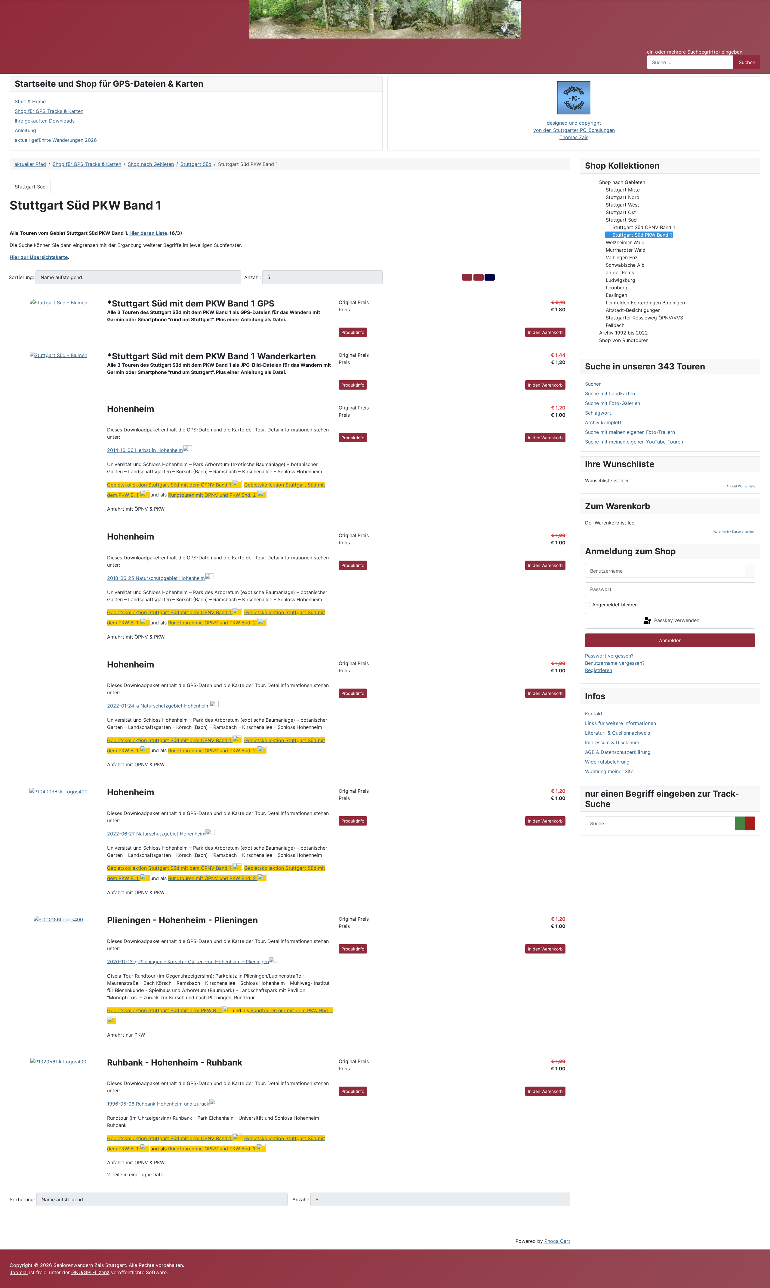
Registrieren (598, 670)
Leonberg (616, 288)
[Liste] (490, 277)
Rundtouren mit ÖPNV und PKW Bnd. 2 (212, 495)
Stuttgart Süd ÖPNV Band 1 (643, 227)
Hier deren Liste (148, 233)
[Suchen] (740, 823)
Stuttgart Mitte (623, 190)
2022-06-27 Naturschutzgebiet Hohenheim (156, 834)
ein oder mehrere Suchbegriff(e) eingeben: (695, 52)
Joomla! (19, 1272)
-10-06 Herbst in (145, 450)
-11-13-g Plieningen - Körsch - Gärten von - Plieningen (188, 961)
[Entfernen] (750, 823)
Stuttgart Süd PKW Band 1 (642, 235)
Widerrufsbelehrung (607, 762)
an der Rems (620, 272)
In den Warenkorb (545, 332)
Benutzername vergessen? (615, 663)
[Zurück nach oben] (762, 1280)
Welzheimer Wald (625, 242)
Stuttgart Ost (621, 212)
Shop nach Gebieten (622, 182)
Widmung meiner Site (609, 771)
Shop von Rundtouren (623, 340)
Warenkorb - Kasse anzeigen (734, 531)
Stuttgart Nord (622, 197)
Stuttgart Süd (30, 187)
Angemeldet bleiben (615, 605)
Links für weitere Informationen (620, 723)
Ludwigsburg (620, 280)
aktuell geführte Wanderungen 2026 (56, 140)
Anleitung (25, 130)
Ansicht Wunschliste (740, 486)
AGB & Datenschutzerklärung (618, 752)
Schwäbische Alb (625, 265)
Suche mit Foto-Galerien (612, 403)
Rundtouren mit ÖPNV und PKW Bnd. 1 (211, 1149)
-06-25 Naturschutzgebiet (156, 578)
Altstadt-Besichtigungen (633, 310)
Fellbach (615, 325)
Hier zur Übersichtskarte (39, 257)
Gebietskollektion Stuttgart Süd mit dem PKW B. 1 (164, 1010)
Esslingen (616, 295)
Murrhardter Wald (625, 250)
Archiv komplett (603, 422)
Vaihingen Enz (622, 257)
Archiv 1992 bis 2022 (623, 333)
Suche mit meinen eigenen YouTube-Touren (634, 442)
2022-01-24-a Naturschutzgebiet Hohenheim (158, 706)
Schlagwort (598, 413)
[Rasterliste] (478, 277)
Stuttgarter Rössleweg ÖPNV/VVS (644, 318)
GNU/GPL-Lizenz (90, 1272)
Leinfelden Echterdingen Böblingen (645, 303)
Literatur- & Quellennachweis (617, 733)
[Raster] (467, 277)
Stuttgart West (622, 205)
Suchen (747, 62)
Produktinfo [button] (352, 332)
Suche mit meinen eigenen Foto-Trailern (630, 432)
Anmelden (670, 640)
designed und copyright (574, 123)
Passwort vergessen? (609, 656)
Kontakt (593, 714)
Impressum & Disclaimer (612, 742)
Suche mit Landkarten (610, 393)
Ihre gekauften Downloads (45, 121)
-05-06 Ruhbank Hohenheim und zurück (158, 1104)
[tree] (670, 261)
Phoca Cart (557, 1241)
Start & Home (30, 101)
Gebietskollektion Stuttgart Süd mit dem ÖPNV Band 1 (169, 485)
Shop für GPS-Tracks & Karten (49, 111)
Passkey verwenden (676, 620)
